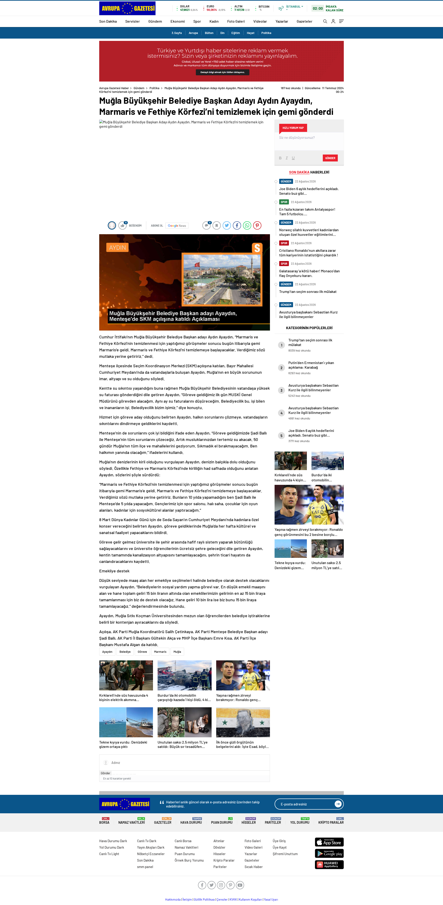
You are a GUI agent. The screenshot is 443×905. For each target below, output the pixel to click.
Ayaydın (107, 651)
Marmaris (160, 651)
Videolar (260, 21)
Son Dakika (108, 21)
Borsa (104, 820)
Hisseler (249, 820)
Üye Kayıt (280, 847)
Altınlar (218, 841)
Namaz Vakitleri (131, 820)
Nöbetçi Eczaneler (151, 854)
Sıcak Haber (254, 867)
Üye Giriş (279, 841)
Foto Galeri (236, 21)
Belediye (125, 651)
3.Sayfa (177, 33)
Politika (266, 33)
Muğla (177, 651)
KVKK (233, 899)
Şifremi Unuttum (285, 854)
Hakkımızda (173, 899)
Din (222, 33)
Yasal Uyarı (271, 899)
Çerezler (222, 899)
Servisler (132, 21)
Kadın (214, 21)
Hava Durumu (191, 820)
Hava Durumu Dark (113, 841)
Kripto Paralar (331, 820)
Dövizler (219, 847)
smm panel (145, 867)
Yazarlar (281, 21)
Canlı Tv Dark (146, 841)
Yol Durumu (299, 820)
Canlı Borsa (183, 841)
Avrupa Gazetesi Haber (114, 88)
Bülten (209, 33)
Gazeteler (304, 21)
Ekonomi (178, 21)
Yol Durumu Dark (111, 847)
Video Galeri (253, 847)
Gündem (155, 21)
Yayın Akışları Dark (151, 847)
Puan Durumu (222, 820)
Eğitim (235, 33)
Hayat (250, 33)
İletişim (187, 899)
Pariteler (273, 820)
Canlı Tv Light (109, 854)
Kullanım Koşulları (250, 899)
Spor (197, 21)
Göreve (142, 651)
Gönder (105, 773)
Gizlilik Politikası (204, 899)
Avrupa (193, 33)
